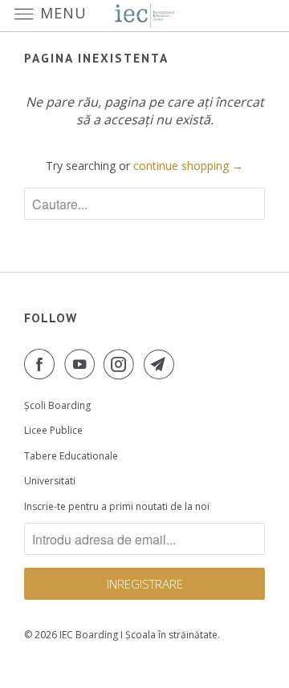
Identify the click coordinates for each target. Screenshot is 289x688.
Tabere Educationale (71, 456)
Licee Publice (53, 430)
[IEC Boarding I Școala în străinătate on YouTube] (82, 364)
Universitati (49, 481)
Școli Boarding (57, 405)
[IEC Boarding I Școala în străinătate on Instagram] (122, 364)
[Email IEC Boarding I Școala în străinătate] (162, 364)
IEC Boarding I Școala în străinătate (138, 634)
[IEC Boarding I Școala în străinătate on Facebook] (42, 364)
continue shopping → (188, 165)
